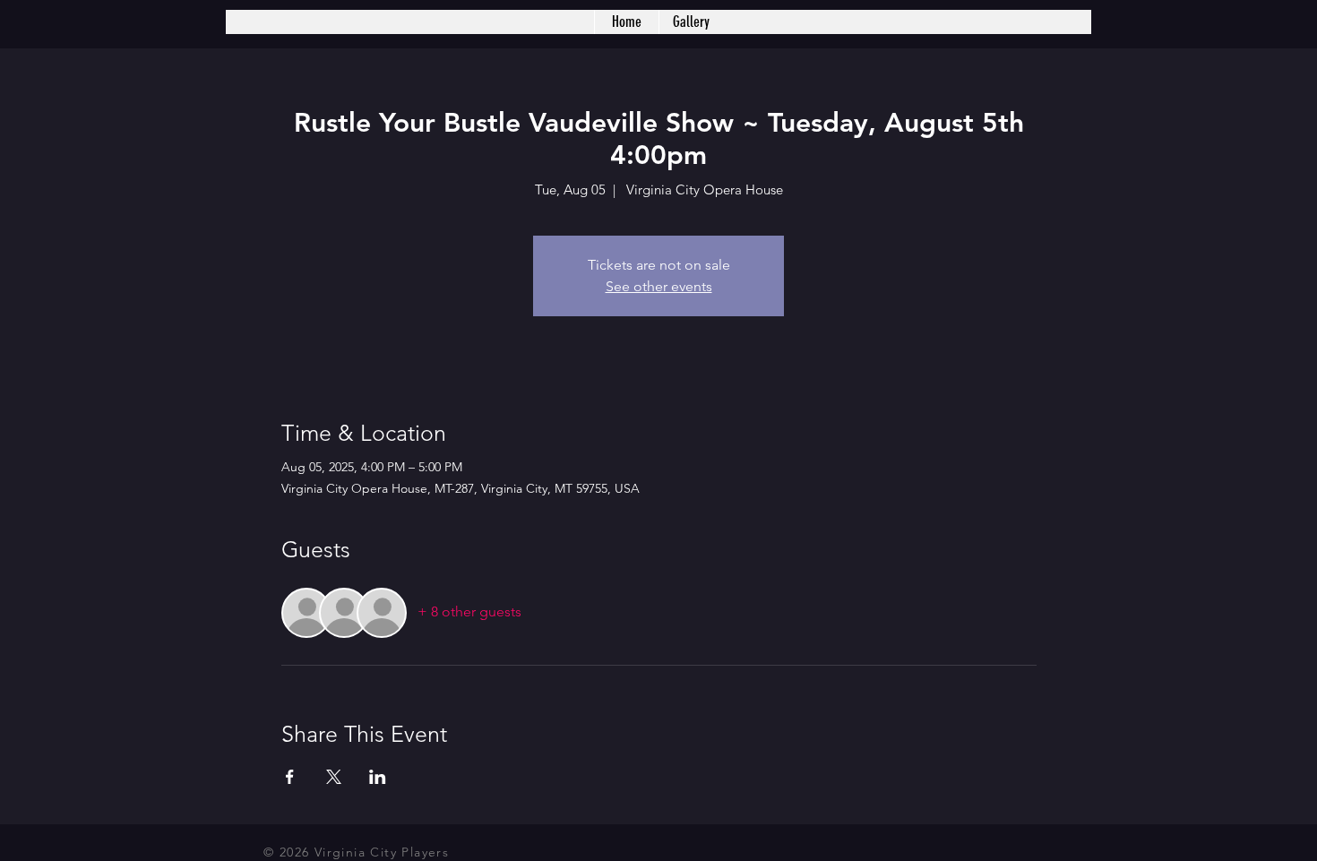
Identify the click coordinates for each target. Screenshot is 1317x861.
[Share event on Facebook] (289, 777)
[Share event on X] (333, 777)
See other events (659, 286)
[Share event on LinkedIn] (377, 777)
